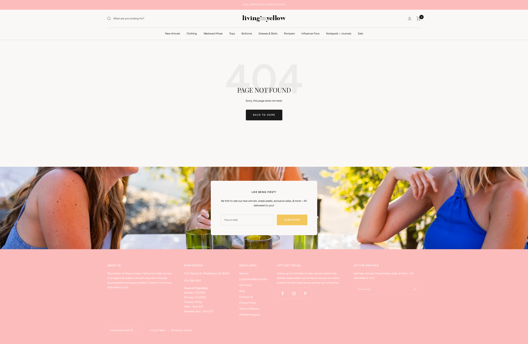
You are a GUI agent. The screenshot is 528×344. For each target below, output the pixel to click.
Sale (360, 33)
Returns (243, 273)
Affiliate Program (249, 314)
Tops (232, 33)
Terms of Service (249, 308)
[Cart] (418, 18)
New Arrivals (172, 33)
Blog (242, 290)
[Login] (409, 18)
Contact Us (246, 296)
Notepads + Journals (338, 33)
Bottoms (247, 33)
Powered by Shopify (181, 330)
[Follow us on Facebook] (282, 293)
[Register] (415, 289)
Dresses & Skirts (268, 33)
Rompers (289, 33)
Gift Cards (245, 285)
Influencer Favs (310, 33)
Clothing (192, 33)
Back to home (264, 115)
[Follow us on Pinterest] (305, 293)
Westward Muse (213, 33)
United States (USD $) (121, 330)
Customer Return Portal (253, 279)
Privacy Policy (247, 302)
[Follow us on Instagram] (294, 293)
